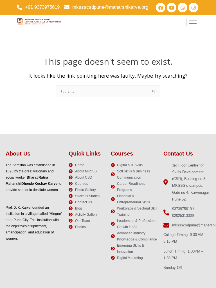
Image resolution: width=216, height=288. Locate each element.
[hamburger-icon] (192, 22)
